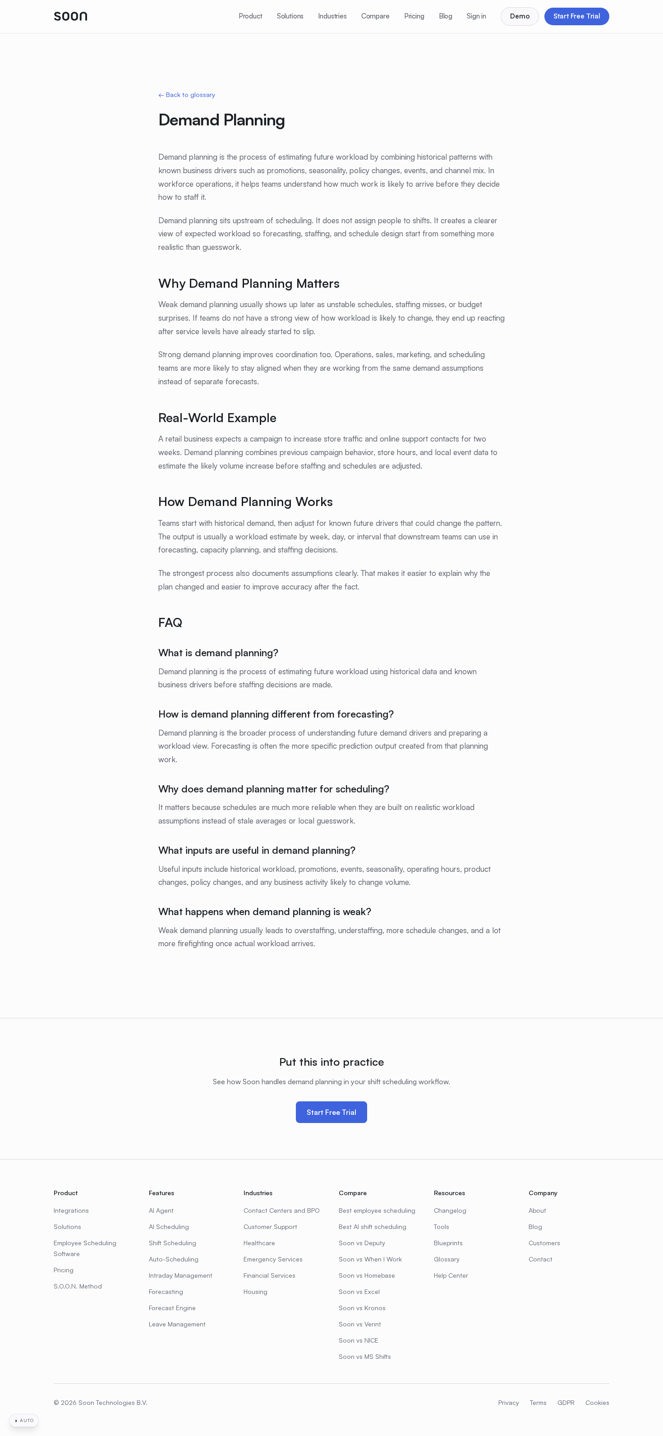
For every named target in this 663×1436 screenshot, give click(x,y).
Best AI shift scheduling (372, 1226)
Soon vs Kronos (362, 1308)
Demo (519, 16)
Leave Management (177, 1324)
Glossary (447, 1259)
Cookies (597, 1402)
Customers (544, 1243)
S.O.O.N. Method (78, 1286)
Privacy (508, 1402)
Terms (538, 1402)
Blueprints (448, 1243)
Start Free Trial (576, 16)
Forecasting (166, 1291)
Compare (375, 16)
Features (161, 1193)
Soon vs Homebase (367, 1275)
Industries (332, 16)
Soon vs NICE (358, 1340)
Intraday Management (180, 1275)
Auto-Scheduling (173, 1259)
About (537, 1210)
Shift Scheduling (172, 1243)
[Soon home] (70, 16)
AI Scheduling (169, 1226)
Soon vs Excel (359, 1291)
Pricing (414, 16)
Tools (441, 1226)
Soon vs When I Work (370, 1259)
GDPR (566, 1402)
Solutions (290, 16)
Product (250, 16)
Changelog (450, 1210)
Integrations (71, 1210)
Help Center (451, 1275)
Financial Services (269, 1275)
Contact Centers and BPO (282, 1210)
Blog (445, 16)
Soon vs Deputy (362, 1243)
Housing (255, 1291)
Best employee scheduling (377, 1210)
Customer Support (270, 1226)
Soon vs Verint (360, 1324)
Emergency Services (273, 1259)
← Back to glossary (186, 94)
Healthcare (259, 1243)
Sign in (476, 16)
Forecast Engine (172, 1308)
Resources (449, 1193)
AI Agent (161, 1210)
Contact (540, 1259)
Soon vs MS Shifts (365, 1356)
